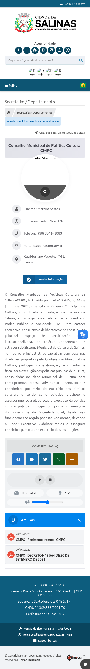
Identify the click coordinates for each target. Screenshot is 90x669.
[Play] (40, 480)
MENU (13, 85)
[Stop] (50, 480)
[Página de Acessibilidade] (67, 50)
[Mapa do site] (59, 50)
